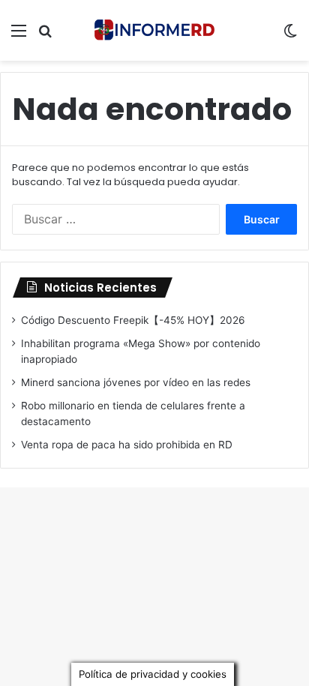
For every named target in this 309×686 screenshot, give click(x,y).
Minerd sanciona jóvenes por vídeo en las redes (135, 382)
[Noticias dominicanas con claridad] (154, 30)
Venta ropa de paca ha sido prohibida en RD (126, 445)
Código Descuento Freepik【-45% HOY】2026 (133, 320)
